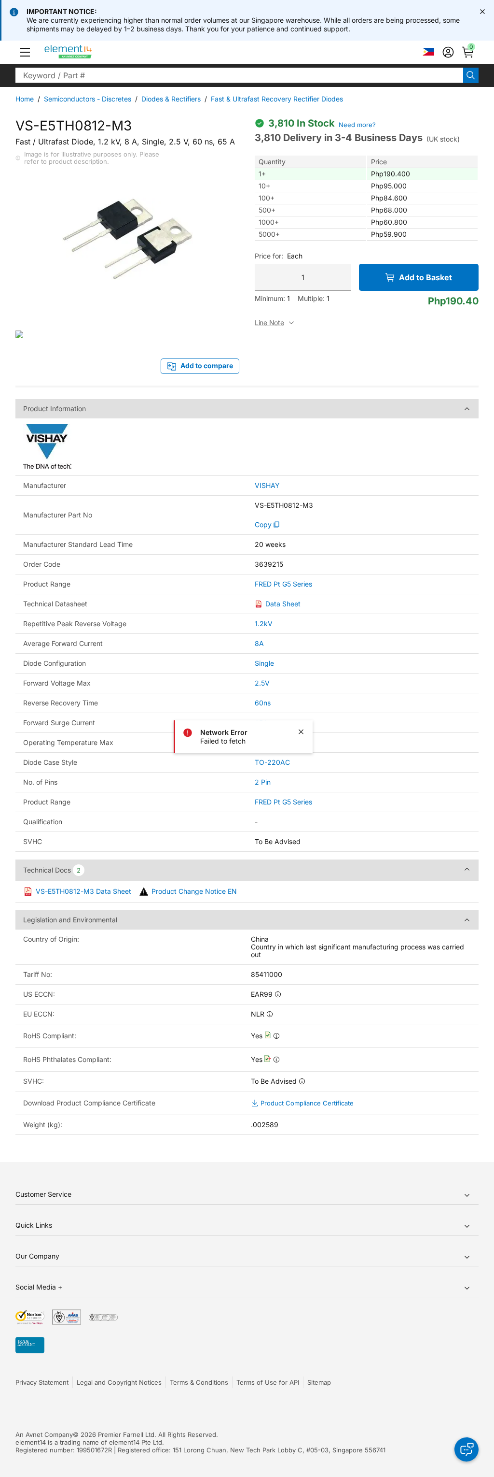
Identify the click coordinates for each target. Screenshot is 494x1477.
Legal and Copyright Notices (119, 1382)
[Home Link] (86, 52)
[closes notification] (482, 11)
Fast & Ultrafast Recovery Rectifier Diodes (277, 99)
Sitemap (319, 1382)
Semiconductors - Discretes (87, 99)
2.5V (262, 683)
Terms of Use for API (267, 1382)
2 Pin (263, 782)
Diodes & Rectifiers (171, 99)
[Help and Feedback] (466, 1449)
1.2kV (264, 623)
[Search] (471, 75)
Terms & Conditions (199, 1382)
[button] (25, 52)
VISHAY (267, 485)
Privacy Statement (42, 1382)
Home (24, 99)
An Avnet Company (44, 1434)
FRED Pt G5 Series (283, 584)
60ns (263, 703)
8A (259, 643)
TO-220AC (272, 762)
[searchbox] (239, 75)
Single (264, 663)
